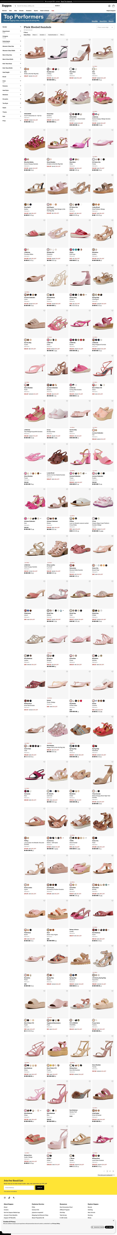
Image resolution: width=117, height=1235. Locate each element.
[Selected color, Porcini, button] (93, 204)
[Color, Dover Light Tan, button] (78, 340)
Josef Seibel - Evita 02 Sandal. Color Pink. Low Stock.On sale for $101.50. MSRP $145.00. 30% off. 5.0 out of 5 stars (103, 1101)
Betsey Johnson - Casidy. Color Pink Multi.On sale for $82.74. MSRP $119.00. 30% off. (80, 920)
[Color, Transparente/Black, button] (103, 701)
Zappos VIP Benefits (10, 1218)
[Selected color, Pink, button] (48, 159)
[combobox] (33, 5)
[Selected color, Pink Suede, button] (48, 1065)
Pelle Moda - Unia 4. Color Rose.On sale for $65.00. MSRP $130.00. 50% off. (35, 601)
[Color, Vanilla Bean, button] (50, 1110)
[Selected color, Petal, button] (25, 930)
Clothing (90, 1209)
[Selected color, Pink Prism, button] (48, 1110)
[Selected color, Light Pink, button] (48, 249)
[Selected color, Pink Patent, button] (71, 159)
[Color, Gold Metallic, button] (50, 69)
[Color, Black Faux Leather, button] (53, 340)
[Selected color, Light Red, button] (93, 746)
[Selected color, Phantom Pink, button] (93, 885)
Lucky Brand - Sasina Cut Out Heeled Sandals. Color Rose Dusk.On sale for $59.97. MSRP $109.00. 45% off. (58, 464)
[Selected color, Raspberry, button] (93, 1155)
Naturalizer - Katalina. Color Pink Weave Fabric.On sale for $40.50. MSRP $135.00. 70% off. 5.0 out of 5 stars (58, 104)
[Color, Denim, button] (76, 610)
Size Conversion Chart (66, 1207)
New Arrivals (91, 1212)
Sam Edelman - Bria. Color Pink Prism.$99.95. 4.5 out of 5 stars (58, 1101)
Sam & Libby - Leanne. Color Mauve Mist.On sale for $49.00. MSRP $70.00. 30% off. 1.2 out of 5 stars (80, 285)
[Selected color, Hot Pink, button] (25, 518)
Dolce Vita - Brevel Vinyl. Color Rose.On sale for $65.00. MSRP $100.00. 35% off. (103, 556)
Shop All (111, 21)
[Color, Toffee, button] (98, 159)
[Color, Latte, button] (53, 885)
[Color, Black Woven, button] (56, 518)
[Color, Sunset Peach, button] (98, 204)
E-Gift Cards (63, 1218)
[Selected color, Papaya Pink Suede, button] (93, 1020)
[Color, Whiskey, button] (103, 565)
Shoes (34, 34)
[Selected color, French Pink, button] (93, 114)
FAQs (33, 1207)
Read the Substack (66, 1)
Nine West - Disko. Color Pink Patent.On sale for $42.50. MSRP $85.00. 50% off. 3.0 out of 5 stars (80, 149)
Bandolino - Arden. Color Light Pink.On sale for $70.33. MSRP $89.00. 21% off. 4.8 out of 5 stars (80, 782)
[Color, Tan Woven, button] (53, 518)
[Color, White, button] (78, 159)
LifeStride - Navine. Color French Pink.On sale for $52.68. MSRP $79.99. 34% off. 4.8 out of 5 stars (80, 330)
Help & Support (110, 10)
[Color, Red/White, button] (50, 249)
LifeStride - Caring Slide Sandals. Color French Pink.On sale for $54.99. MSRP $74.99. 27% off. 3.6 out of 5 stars (80, 375)
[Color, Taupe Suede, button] (58, 1065)
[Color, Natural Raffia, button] (73, 655)
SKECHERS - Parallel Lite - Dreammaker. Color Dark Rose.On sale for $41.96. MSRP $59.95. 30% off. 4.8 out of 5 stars (80, 104)
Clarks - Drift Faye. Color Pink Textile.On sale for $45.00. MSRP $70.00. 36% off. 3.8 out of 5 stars (80, 240)
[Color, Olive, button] (50, 885)
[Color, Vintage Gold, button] (56, 1110)
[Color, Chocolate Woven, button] (50, 518)
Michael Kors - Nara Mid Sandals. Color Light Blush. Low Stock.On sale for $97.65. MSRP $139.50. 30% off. (80, 1055)
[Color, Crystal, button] (96, 565)
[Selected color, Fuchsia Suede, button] (25, 159)
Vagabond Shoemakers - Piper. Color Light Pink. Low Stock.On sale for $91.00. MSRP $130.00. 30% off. (58, 1010)
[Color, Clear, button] (96, 159)
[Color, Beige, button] (101, 473)
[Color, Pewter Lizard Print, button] (50, 610)
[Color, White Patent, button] (98, 655)
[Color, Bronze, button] (53, 295)
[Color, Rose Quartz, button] (50, 204)
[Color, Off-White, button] (56, 1020)
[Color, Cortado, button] (96, 204)
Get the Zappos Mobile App (12, 1212)
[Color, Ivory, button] (73, 204)
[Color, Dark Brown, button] (106, 565)
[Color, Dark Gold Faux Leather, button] (96, 885)
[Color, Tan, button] (96, 69)
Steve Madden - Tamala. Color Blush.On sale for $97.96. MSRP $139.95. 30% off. (103, 1055)
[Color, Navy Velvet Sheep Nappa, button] (50, 838)
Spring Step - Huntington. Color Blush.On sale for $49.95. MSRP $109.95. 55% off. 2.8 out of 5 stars (103, 285)
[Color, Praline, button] (101, 565)
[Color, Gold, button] (101, 655)
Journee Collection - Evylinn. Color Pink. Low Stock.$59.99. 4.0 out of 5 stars (103, 464)
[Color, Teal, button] (98, 473)
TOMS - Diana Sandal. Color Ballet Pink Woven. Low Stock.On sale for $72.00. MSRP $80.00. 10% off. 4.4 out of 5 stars (80, 829)
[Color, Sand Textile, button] (81, 249)
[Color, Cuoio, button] (28, 340)
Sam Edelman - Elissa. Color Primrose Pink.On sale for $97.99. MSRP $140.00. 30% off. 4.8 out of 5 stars (35, 1101)
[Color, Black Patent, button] (73, 159)
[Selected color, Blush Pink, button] (48, 791)
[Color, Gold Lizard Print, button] (58, 610)
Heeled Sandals (52, 34)
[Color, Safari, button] (50, 1020)
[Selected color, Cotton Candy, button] (93, 701)
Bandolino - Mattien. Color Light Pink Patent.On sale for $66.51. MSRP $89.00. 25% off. (103, 646)
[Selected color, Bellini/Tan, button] (48, 930)
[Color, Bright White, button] (101, 340)
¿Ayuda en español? (37, 1212)
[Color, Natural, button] (50, 159)
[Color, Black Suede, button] (33, 746)
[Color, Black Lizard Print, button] (56, 610)
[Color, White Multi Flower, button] (61, 838)
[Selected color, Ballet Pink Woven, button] (71, 838)
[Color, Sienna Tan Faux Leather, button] (56, 340)
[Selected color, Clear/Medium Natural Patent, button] (71, 69)
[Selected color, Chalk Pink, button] (48, 204)
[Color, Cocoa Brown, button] (58, 1020)
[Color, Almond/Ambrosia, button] (53, 930)
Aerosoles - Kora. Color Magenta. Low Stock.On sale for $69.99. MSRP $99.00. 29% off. (35, 782)
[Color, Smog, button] (78, 1020)
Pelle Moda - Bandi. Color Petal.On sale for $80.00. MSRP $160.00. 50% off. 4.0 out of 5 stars (35, 920)
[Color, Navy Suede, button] (73, 975)
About (5, 1207)
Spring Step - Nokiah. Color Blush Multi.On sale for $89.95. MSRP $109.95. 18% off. (58, 965)
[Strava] (13, 1197)
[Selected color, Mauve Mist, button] (71, 295)
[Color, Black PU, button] (33, 518)
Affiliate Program (65, 1209)
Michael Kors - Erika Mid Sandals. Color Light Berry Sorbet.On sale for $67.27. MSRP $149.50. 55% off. (35, 691)
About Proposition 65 (38, 1218)
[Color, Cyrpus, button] (30, 340)
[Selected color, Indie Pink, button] (93, 930)
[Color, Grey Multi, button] (76, 746)
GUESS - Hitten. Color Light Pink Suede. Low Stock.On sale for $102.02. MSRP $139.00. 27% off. (58, 1146)
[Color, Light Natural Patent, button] (76, 159)
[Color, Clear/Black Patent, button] (73, 69)
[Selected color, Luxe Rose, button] (25, 1065)
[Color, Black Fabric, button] (56, 791)
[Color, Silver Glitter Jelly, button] (30, 473)
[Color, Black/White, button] (73, 1155)
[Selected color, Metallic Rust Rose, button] (25, 838)
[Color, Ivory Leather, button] (96, 385)
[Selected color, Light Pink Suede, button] (48, 1155)
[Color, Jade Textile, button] (76, 249)
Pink (61, 34)
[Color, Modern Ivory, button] (30, 1065)
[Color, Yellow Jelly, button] (35, 473)
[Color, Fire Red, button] (81, 340)
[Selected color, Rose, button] (93, 565)
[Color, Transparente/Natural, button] (98, 701)
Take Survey (63, 1215)
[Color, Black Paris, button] (56, 69)
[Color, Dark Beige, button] (83, 838)
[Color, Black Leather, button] (101, 385)
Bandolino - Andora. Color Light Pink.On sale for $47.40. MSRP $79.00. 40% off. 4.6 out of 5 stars (103, 240)
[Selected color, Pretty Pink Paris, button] (48, 69)
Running (90, 1215)
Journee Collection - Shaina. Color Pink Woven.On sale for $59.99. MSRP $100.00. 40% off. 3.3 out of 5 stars (58, 510)
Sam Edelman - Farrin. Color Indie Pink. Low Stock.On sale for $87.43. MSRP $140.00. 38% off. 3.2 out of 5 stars (103, 920)
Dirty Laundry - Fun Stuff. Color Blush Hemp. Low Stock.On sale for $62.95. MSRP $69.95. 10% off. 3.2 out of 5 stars (58, 556)
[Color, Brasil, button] (98, 1110)
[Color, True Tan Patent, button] (83, 295)
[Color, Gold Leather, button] (103, 385)
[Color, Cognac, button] (28, 69)
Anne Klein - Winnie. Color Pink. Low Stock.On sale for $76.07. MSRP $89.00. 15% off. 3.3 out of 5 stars (80, 875)
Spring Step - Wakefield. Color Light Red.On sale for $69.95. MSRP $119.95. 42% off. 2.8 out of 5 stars (103, 736)
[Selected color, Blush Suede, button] (71, 975)
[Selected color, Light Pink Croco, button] (25, 975)
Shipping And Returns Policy (40, 1215)
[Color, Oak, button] (28, 159)
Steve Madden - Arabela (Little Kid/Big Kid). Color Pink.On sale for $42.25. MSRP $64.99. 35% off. (58, 149)
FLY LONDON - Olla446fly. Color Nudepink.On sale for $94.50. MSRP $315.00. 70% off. (80, 1010)
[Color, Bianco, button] (96, 791)
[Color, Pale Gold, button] (78, 1065)
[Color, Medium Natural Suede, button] (53, 1065)
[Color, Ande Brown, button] (28, 1110)
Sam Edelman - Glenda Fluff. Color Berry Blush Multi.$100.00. (80, 1101)
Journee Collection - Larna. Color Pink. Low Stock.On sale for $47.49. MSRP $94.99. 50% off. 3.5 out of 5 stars (35, 285)
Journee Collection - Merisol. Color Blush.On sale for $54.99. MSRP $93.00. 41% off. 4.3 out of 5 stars (58, 375)
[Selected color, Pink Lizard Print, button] (48, 610)
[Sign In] (109, 5)
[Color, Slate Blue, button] (96, 1110)
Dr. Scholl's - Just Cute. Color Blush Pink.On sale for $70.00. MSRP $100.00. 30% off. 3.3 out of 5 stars (58, 782)
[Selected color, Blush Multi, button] (71, 746)
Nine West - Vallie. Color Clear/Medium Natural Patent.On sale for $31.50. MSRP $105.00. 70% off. (80, 59)
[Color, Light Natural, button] (76, 791)
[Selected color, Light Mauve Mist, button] (25, 340)
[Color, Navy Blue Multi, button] (73, 385)
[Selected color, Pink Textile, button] (71, 249)
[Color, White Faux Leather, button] (101, 885)
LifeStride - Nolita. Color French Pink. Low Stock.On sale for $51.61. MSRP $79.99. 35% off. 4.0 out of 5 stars (58, 330)
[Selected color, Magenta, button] (25, 791)
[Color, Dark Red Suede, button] (35, 746)
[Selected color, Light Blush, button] (71, 1065)
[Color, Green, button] (73, 610)
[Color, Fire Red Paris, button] (53, 69)
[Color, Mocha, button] (73, 114)
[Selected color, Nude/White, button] (71, 1155)
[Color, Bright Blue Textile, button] (73, 249)
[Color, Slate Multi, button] (98, 975)
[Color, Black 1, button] (73, 295)
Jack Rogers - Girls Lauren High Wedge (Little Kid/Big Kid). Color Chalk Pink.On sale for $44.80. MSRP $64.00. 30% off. (58, 195)
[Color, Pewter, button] (83, 473)
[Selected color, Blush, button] (25, 69)
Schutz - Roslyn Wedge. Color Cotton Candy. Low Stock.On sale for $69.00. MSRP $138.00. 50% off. (58, 691)
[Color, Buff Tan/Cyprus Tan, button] (106, 930)
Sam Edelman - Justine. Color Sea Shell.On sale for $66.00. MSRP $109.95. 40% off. (35, 646)
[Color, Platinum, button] (56, 204)
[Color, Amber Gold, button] (98, 930)
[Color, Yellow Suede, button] (50, 1065)
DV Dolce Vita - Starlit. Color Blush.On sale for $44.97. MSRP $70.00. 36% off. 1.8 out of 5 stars (80, 195)
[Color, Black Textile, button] (78, 249)
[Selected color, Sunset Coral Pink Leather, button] (71, 565)
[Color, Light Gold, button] (58, 791)
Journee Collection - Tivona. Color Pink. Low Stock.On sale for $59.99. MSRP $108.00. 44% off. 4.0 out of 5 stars (80, 464)
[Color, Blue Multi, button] (73, 746)
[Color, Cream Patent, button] (30, 975)
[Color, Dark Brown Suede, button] (30, 746)
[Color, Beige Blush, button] (35, 1065)
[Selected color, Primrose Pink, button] (25, 1110)
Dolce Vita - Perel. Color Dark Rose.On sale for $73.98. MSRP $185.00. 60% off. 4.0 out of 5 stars (103, 829)
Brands (90, 1207)
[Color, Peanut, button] (96, 1155)
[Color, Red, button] (81, 701)
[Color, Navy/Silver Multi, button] (30, 204)
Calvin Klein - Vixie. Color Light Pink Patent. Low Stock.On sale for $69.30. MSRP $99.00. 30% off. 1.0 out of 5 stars (35, 736)
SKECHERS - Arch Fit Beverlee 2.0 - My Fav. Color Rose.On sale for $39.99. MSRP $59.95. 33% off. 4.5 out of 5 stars (35, 104)
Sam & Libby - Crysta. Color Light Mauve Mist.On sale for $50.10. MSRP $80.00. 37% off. (35, 330)
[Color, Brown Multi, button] (78, 746)
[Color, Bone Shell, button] (28, 473)
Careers (6, 1209)
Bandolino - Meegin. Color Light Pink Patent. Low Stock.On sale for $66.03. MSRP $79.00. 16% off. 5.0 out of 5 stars (58, 646)
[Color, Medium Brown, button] (28, 1020)
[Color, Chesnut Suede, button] (38, 473)
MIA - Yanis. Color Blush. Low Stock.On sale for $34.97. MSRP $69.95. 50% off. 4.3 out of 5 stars (103, 59)
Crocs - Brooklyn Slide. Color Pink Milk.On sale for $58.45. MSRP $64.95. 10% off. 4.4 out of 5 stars (58, 419)
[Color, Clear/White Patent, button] (76, 69)
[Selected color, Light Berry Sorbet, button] (25, 701)
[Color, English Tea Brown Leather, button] (73, 565)
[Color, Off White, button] (76, 885)
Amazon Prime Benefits (10, 1215)
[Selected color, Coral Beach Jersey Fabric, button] (25, 249)
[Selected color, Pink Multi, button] (93, 975)
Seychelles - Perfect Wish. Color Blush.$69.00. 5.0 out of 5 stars (80, 691)
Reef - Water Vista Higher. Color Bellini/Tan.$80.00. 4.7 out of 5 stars (58, 920)
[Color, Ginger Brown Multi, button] (81, 295)
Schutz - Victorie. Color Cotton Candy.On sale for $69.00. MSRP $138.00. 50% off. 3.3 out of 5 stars (103, 691)
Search (57, 5)
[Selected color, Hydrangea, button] (93, 518)
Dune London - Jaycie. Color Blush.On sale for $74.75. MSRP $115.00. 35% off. (35, 875)
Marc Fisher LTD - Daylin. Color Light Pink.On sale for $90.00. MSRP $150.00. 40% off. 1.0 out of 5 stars (35, 1010)
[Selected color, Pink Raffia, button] (71, 655)
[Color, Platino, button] (73, 518)
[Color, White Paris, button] (58, 69)
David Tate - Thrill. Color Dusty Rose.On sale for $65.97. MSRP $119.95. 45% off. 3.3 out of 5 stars (80, 601)
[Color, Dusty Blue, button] (98, 565)
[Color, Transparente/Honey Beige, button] (101, 701)
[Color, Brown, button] (98, 295)
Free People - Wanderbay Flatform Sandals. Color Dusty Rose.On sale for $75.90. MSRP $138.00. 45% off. (58, 875)
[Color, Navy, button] (78, 114)
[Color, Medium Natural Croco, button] (28, 975)
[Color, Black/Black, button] (76, 114)
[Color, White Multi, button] (53, 975)
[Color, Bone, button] (98, 114)
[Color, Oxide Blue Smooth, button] (50, 791)
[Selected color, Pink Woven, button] (48, 518)
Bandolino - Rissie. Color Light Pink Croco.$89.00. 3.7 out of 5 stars (35, 965)
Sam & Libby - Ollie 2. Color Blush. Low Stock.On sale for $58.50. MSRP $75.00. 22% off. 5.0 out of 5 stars (80, 419)
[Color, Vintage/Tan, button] (50, 930)
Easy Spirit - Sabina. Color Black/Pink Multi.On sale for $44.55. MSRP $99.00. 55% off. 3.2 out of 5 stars (35, 195)
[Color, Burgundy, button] (78, 204)
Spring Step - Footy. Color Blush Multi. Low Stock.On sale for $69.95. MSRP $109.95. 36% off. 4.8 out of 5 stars (80, 736)
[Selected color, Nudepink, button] (71, 1020)
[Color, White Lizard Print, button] (53, 610)
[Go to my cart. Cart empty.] (113, 5)
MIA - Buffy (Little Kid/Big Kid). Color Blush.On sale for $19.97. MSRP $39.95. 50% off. (35, 59)
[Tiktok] (9, 1197)
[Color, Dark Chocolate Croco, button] (76, 340)
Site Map (62, 1212)
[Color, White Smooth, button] (53, 791)
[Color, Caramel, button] (83, 340)
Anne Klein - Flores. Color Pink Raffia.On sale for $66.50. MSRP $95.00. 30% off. (80, 646)
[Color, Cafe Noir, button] (101, 930)
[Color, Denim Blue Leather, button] (103, 885)
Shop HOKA (103, 21)
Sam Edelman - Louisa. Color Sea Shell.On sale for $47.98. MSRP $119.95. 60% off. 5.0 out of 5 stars (58, 285)
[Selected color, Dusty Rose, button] (71, 610)
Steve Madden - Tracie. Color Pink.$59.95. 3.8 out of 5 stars (35, 464)
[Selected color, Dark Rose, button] (71, 114)
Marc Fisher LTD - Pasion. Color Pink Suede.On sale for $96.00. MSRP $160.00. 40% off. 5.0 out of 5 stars (58, 1055)
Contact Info (35, 1209)
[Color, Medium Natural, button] (78, 791)
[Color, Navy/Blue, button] (98, 340)
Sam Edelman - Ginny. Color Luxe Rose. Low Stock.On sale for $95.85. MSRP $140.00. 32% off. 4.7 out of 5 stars (35, 1055)
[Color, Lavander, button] (96, 701)
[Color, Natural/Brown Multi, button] (28, 204)
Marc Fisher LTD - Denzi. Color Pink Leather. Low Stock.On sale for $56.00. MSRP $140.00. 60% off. (103, 375)
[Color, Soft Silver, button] (78, 295)
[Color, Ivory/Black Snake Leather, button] (98, 385)
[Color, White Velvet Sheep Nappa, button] (56, 838)
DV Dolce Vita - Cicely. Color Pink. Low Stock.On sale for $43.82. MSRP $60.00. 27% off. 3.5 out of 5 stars (103, 149)
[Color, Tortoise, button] (28, 385)
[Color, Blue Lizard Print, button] (61, 610)
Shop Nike (95, 21)
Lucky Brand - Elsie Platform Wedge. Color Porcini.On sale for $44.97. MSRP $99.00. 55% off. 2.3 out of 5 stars (103, 195)
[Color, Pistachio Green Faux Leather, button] (98, 885)
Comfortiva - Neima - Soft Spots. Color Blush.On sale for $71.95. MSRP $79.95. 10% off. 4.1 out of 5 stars (58, 829)
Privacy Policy (56, 1223)
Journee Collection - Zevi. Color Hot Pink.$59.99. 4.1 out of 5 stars (35, 510)
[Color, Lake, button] (28, 610)
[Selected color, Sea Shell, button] (48, 295)
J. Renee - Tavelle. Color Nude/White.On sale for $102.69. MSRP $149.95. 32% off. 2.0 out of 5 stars (80, 1146)
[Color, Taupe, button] (81, 114)
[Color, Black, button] (76, 204)
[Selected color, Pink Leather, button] (93, 385)
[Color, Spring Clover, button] (106, 885)
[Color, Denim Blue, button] (96, 114)
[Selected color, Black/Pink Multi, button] (25, 204)
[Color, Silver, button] (81, 204)
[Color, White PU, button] (28, 518)
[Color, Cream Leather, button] (56, 1065)
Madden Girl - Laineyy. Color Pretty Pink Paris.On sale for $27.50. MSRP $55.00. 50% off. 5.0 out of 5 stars (58, 59)
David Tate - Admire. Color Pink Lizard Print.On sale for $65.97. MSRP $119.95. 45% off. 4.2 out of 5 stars (58, 601)
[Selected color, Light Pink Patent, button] (48, 655)
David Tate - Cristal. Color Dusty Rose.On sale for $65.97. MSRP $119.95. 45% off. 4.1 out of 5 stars (103, 601)
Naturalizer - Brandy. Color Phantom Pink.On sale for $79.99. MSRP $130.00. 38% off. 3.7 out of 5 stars (103, 875)
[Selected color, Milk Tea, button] (93, 791)
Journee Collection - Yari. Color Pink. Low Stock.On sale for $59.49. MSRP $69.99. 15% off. (103, 419)
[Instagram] (5, 1197)
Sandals (42, 34)
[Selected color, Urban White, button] (71, 518)
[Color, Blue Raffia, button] (76, 655)
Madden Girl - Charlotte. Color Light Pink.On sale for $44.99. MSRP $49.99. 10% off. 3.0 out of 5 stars (58, 240)
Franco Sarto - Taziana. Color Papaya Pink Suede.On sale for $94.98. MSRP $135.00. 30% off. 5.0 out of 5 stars (103, 1010)
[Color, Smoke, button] (103, 159)
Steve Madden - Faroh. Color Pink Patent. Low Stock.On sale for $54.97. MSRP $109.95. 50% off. (35, 375)
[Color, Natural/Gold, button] (30, 1020)
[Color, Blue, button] (101, 159)
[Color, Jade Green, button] (50, 340)
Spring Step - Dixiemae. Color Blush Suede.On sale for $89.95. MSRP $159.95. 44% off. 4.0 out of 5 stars (80, 965)
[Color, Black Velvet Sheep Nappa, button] (58, 838)
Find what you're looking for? (105, 1175)
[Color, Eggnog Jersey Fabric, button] (28, 249)
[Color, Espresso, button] (30, 610)
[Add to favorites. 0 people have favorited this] (44, 40)
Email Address (9, 1187)
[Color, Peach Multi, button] (96, 975)
